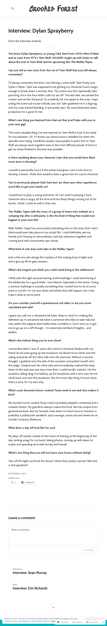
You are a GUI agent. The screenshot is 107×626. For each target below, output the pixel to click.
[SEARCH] (12, 8)
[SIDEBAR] (53, 607)
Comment (88, 550)
